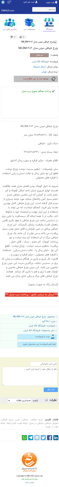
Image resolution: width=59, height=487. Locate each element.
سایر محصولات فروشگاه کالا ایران (39, 330)
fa (10, 1)
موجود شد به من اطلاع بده (35, 79)
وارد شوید (50, 2)
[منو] (3, 2)
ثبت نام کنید (28, 2)
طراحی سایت (29, 482)
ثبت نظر (51, 389)
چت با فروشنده (43, 336)
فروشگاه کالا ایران (40, 61)
